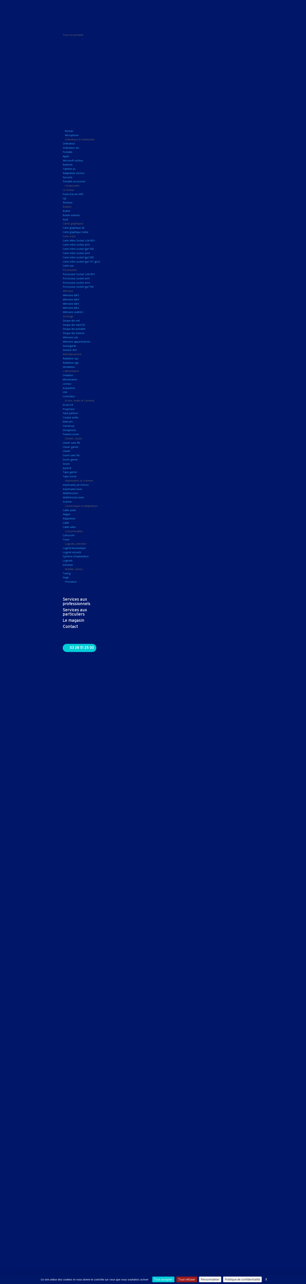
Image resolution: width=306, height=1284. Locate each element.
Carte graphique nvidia (75, 232)
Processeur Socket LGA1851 (79, 274)
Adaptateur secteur (74, 173)
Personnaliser (210, 1279)
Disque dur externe (73, 333)
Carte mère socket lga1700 (78, 248)
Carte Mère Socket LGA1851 (79, 240)
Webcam (68, 421)
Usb (65, 392)
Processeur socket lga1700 (78, 286)
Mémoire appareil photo (76, 341)
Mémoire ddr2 (71, 307)
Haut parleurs (70, 413)
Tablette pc (69, 168)
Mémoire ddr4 (71, 299)
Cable (66, 522)
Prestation (71, 581)
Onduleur (68, 375)
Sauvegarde (69, 346)
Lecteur (67, 383)
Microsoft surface (73, 160)
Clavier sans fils (71, 442)
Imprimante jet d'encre (76, 484)
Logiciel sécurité (72, 552)
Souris (66, 463)
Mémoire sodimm (73, 312)
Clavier (66, 451)
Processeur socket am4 (76, 282)
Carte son (68, 265)
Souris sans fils (71, 455)
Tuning (66, 573)
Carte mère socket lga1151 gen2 (81, 261)
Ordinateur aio (71, 147)
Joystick (67, 468)
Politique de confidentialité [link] (242, 1279)
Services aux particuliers (75, 612)
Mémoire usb (70, 337)
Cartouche (69, 535)
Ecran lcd (68, 404)
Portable (67, 152)
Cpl (64, 198)
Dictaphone (69, 430)
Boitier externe (71, 215)
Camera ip (68, 426)
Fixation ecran (71, 434)
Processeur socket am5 (76, 278)
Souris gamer (70, 459)
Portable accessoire (74, 181)
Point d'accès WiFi (73, 194)
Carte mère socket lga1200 (78, 257)
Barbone (68, 164)
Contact (70, 627)
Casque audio (70, 417)
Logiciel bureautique (74, 548)
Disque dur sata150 (74, 324)
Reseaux (67, 202)
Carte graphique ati (73, 227)
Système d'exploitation (76, 556)
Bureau (69, 131)
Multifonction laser (73, 497)
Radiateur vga (70, 362)
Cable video (69, 527)
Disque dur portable (74, 329)
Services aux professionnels (76, 602)
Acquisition (69, 388)
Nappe (66, 514)
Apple (66, 156)
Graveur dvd (69, 350)
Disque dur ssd (71, 320)
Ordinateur (69, 143)
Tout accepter (163, 1279)
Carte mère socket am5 (76, 244)
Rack (65, 219)
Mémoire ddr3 (71, 303)
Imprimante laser (72, 489)
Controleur (69, 396)
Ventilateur (69, 367)
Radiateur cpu (70, 358)
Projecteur (69, 409)
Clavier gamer (70, 447)
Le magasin (73, 620)
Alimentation (70, 379)
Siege (66, 577)
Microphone (72, 135)
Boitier (66, 211)
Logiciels (68, 560)
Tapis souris (69, 476)
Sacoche (67, 177)
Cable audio (69, 510)
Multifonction (70, 493)
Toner (66, 539)
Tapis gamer (70, 472)
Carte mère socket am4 (76, 253)
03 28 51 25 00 (82, 648)
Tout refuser (186, 1279)
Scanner (67, 501)
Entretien (68, 564)
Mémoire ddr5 (71, 295)
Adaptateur (69, 518)
